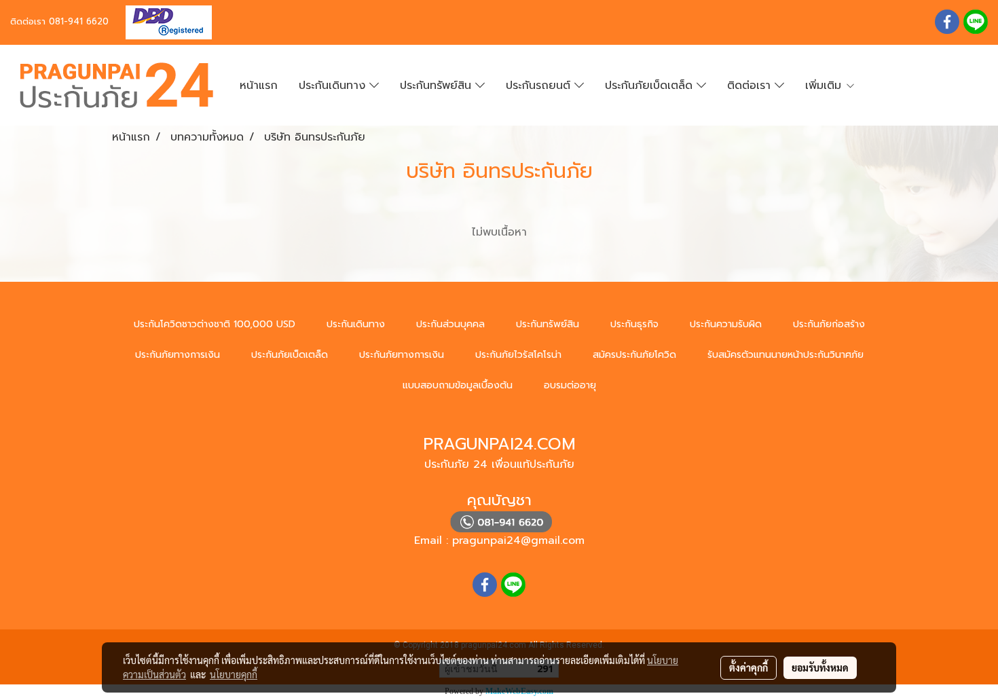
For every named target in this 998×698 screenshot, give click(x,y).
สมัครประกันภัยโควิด (634, 355)
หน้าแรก (259, 85)
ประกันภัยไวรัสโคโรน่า (518, 355)
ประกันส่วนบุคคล (450, 324)
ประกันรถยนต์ (540, 85)
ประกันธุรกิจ (634, 324)
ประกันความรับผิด (726, 324)
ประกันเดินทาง (334, 85)
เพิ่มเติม (825, 85)
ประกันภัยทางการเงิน (177, 355)
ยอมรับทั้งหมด (820, 667)
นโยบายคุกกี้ (233, 674)
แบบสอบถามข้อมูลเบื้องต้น (458, 385)
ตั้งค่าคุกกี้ (748, 667)
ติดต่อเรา (751, 85)
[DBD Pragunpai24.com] (163, 21)
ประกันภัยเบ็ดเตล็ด (651, 85)
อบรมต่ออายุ (570, 385)
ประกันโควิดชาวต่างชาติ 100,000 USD (214, 324)
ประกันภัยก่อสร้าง (829, 324)
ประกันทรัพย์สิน (437, 85)
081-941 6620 (79, 21)
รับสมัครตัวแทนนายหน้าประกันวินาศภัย (785, 355)
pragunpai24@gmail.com (518, 540)
